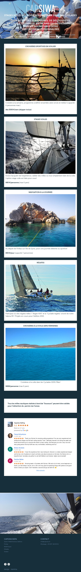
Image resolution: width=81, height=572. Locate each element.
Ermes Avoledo (19, 448)
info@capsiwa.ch (45, 541)
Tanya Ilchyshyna (20, 434)
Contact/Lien (68, 35)
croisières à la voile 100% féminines (40, 326)
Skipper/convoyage (49, 35)
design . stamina (10, 569)
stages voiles (40, 119)
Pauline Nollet (19, 459)
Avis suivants (40, 470)
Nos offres (31, 35)
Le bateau (18, 35)
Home (8, 35)
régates (40, 263)
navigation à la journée (40, 192)
